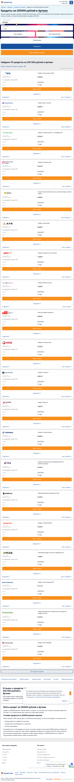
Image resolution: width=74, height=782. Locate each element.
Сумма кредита (6, 20)
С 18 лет (4, 754)
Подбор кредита (24, 679)
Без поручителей (54, 34)
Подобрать (37, 46)
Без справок (18, 34)
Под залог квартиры (43, 760)
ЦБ (60, 1)
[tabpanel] (18, 754)
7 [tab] (41, 768)
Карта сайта (18, 774)
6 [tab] (39, 768)
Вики (35, 772)
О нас (16, 772)
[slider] (17, 24)
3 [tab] (33, 768)
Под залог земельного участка (46, 757)
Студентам (5, 752)
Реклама (22, 772)
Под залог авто (41, 752)
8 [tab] (42, 768)
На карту (56, 679)
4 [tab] (35, 768)
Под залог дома (41, 749)
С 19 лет (4, 757)
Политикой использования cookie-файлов (47, 697)
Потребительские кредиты (9, 679)
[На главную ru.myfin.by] (7, 773)
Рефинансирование (67, 679)
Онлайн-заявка (36, 679)
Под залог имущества (43, 754)
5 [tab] (37, 768)
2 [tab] (31, 768)
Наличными (37, 40)
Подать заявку (37, 89)
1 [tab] (30, 768)
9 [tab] (44, 768)
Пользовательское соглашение (49, 772)
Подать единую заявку (37, 53)
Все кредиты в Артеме (37, 671)
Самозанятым (6, 749)
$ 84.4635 (64, 1)
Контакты (30, 772)
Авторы (62, 772)
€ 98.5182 (64, 3)
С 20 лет (4, 760)
